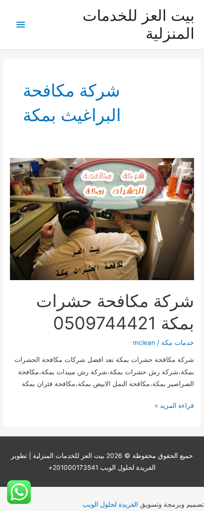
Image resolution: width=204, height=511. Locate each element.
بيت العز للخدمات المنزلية (139, 24)
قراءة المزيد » (174, 406)
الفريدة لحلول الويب (110, 504)
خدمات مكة (177, 342)
